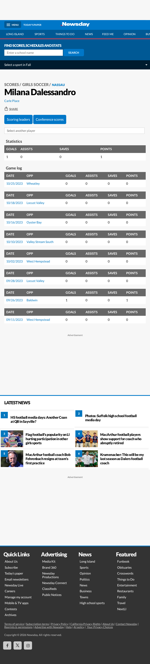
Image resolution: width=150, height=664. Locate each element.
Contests (11, 609)
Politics (85, 579)
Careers (10, 591)
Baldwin (32, 300)
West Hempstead (38, 261)
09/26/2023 (14, 300)
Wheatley (33, 183)
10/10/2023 (14, 242)
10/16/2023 (14, 222)
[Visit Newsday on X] (17, 645)
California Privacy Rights (85, 624)
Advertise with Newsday (49, 627)
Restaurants (125, 591)
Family (121, 597)
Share (13, 109)
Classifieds (49, 588)
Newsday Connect (54, 583)
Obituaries (124, 567)
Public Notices (52, 595)
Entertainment (127, 585)
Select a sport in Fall (17, 64)
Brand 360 (49, 567)
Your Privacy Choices (99, 627)
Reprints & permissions (18, 627)
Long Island (15, 34)
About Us (11, 561)
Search (73, 52)
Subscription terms (37, 624)
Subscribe (11, 567)
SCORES (11, 84)
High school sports (92, 603)
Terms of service (14, 624)
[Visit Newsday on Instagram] (28, 645)
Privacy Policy (59, 624)
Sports (40, 34)
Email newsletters (17, 579)
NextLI (121, 609)
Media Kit (48, 561)
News (89, 34)
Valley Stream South (40, 242)
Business (86, 591)
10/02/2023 (14, 261)
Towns (84, 597)
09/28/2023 (14, 281)
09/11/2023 (14, 319)
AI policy (79, 627)
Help (69, 627)
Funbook (123, 561)
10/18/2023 (14, 203)
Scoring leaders (18, 119)
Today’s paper (14, 573)
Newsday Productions (50, 575)
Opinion (130, 34)
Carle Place (11, 101)
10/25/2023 (14, 183)
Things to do (64, 34)
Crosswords (125, 573)
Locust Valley (35, 203)
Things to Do (125, 579)
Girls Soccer (35, 84)
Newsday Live (14, 585)
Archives (10, 615)
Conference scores (50, 119)
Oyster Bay (34, 222)
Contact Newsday (126, 624)
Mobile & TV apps (17, 603)
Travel (121, 603)
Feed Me (108, 34)
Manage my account (18, 597)
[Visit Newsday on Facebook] (7, 645)
